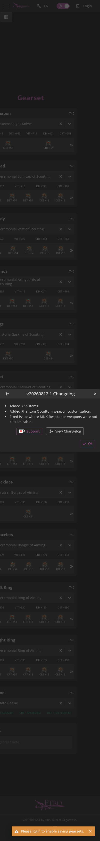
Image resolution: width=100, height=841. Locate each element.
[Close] (95, 393)
